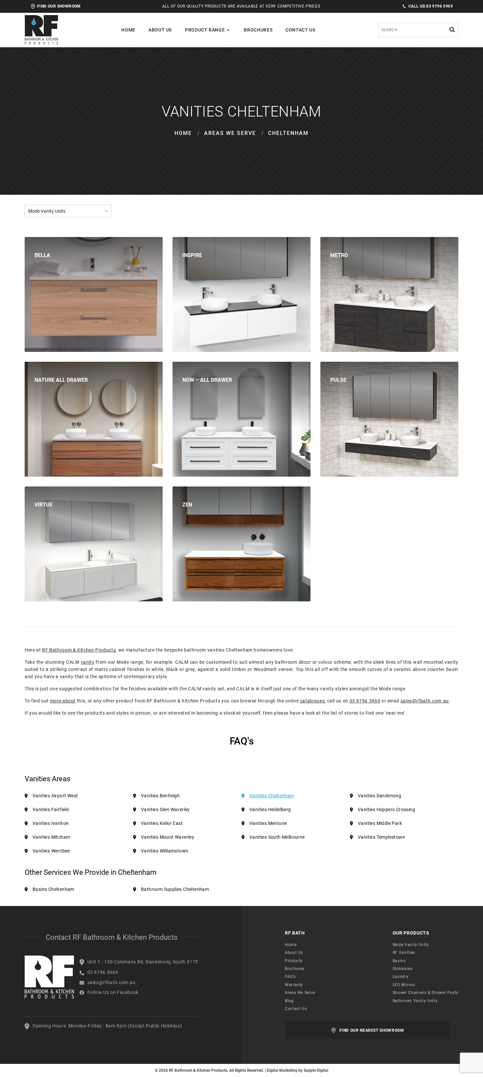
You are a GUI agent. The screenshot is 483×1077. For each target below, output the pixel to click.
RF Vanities (404, 952)
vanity (88, 662)
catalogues (312, 700)
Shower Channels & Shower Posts (425, 992)
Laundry (400, 976)
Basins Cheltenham (53, 889)
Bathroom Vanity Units (415, 1001)
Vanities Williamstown (164, 850)
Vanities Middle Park (380, 823)
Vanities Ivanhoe (50, 823)
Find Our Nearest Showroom (371, 1030)
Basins (399, 961)
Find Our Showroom (59, 6)
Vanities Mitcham (51, 837)
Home (128, 29)
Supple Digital (316, 1070)
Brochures (258, 29)
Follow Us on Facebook (113, 992)
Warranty (294, 984)
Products (294, 961)
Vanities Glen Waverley (165, 809)
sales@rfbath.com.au (425, 700)
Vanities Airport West (55, 795)
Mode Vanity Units (411, 944)
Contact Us (300, 29)
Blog (289, 1001)
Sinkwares (403, 968)
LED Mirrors (404, 984)
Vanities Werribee (51, 850)
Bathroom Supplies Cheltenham (175, 889)
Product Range (205, 29)
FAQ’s (290, 976)
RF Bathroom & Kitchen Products (79, 650)
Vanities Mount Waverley (167, 837)
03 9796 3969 (430, 6)
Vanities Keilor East (162, 823)
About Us (160, 29)
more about (63, 700)
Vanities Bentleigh (160, 795)
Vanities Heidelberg (270, 809)
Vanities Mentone (268, 823)
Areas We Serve (230, 133)
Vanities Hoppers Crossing (386, 809)
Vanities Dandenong (379, 795)
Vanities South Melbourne (277, 837)
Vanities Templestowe (381, 837)
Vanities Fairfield (51, 809)
